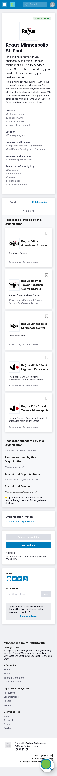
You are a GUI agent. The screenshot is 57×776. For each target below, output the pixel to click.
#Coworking (12, 170)
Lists (6, 716)
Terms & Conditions (14, 677)
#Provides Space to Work (19, 159)
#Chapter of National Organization (24, 145)
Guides (7, 728)
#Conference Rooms (16, 184)
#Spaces (10, 177)
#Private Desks (14, 181)
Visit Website (29, 545)
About (7, 673)
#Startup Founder (15, 121)
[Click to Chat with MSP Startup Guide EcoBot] (47, 765)
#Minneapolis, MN (15, 135)
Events (7, 705)
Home (7, 669)
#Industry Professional (18, 125)
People (7, 701)
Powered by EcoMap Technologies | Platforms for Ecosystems (31, 744)
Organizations (11, 696)
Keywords (9, 720)
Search (7, 724)
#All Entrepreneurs (15, 114)
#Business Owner (15, 117)
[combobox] (35, 4)
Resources (9, 692)
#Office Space (13, 173)
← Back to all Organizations (21, 521)
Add (46, 594)
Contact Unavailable (28, 537)
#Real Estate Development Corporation (26, 149)
